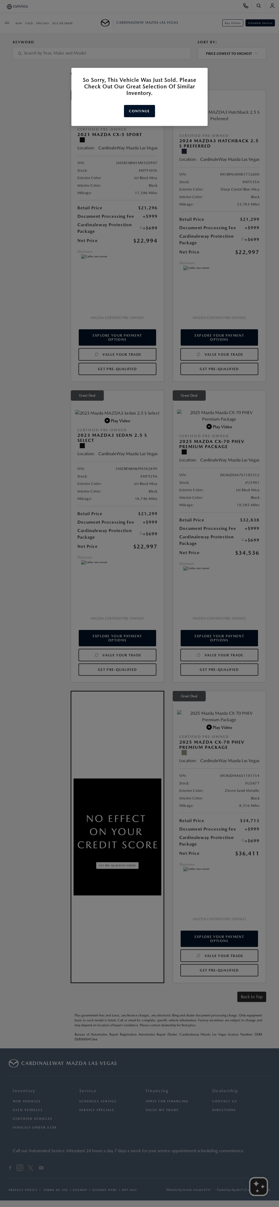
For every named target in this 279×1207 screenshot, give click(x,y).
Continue (139, 111)
